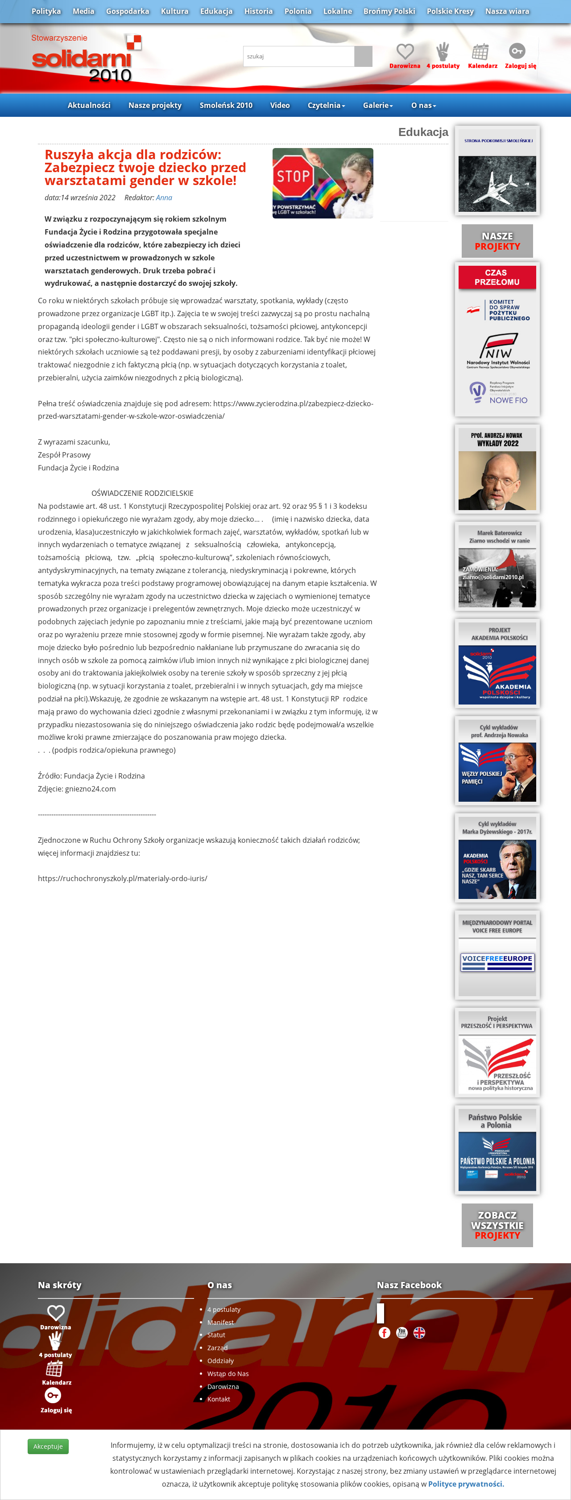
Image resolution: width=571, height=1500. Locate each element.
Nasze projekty (155, 105)
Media (84, 11)
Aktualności (89, 105)
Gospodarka (127, 11)
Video (280, 105)
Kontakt (218, 1399)
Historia (258, 11)
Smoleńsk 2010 (226, 105)
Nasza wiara (507, 11)
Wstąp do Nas (228, 1373)
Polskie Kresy (450, 11)
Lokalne (337, 11)
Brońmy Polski (389, 11)
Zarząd (217, 1347)
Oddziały (220, 1360)
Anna (164, 197)
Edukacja (216, 11)
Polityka (46, 11)
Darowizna (223, 1386)
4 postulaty (223, 1309)
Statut (216, 1335)
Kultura (175, 11)
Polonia (298, 11)
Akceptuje (48, 1446)
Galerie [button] (376, 105)
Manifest (220, 1322)
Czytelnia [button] (324, 105)
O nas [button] (421, 105)
